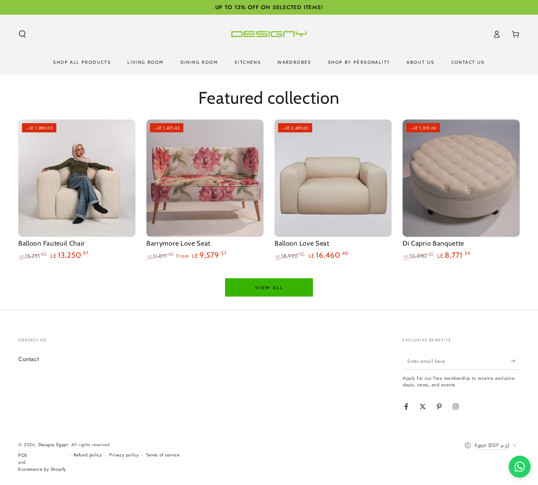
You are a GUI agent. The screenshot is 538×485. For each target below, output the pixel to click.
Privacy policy (123, 455)
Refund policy (88, 455)
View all (269, 287)
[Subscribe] (515, 361)
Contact (28, 359)
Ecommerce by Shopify (42, 469)
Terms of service (163, 455)
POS (22, 455)
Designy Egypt (53, 444)
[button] (22, 34)
